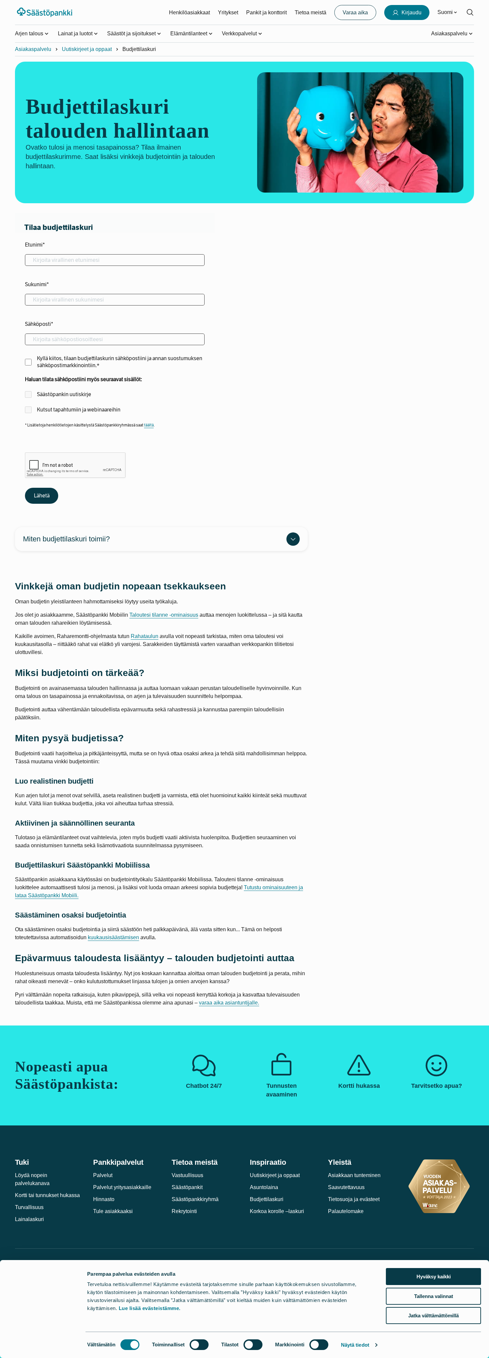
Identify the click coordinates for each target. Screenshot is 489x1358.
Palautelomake (346, 1211)
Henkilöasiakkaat (189, 12)
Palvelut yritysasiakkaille (122, 1187)
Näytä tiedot (355, 1345)
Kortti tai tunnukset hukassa (47, 1195)
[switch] (199, 1344)
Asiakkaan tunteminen (354, 1175)
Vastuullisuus (187, 1175)
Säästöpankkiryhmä (195, 1199)
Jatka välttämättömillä (433, 1315)
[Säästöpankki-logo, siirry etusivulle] (45, 12)
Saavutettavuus (346, 1187)
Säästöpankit (187, 1187)
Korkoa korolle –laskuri (277, 1211)
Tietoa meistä (310, 12)
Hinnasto (103, 1199)
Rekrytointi (184, 1211)
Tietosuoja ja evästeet (354, 1199)
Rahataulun (144, 636)
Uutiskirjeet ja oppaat (87, 49)
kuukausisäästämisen (113, 937)
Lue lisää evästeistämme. (150, 1308)
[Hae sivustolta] (470, 12)
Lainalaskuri (29, 1219)
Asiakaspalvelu (33, 49)
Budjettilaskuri (266, 1199)
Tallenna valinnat (433, 1296)
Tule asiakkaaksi (113, 1211)
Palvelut (102, 1175)
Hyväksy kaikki (433, 1276)
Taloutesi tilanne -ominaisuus (163, 615)
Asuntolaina (264, 1187)
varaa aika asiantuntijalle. (229, 1003)
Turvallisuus (29, 1207)
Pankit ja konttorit (266, 12)
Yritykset (228, 12)
